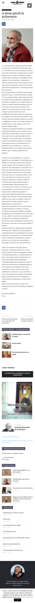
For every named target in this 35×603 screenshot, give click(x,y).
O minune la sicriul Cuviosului (23, 488)
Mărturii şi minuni (11, 7)
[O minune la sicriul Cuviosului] (6, 490)
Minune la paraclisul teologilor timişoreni (27, 320)
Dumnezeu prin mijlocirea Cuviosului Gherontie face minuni (9, 321)
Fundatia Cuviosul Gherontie (10, 437)
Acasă (3, 7)
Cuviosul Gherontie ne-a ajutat (12, 525)
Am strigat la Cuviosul (9, 531)
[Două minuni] (6, 345)
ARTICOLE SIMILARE (8, 329)
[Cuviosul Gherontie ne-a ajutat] (6, 354)
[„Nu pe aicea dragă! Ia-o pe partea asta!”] (6, 472)
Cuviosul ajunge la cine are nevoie (13, 550)
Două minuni (16, 343)
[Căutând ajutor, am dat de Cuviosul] (6, 336)
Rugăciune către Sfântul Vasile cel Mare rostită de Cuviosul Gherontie (23, 499)
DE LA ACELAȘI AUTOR (22, 329)
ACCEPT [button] (17, 600)
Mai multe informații (27, 597)
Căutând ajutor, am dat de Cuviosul (13, 513)
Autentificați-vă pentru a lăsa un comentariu (17, 374)
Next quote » (6, 459)
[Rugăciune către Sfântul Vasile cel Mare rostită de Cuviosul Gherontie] (6, 499)
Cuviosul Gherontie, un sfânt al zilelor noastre (16, 537)
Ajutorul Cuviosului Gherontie (11, 544)
